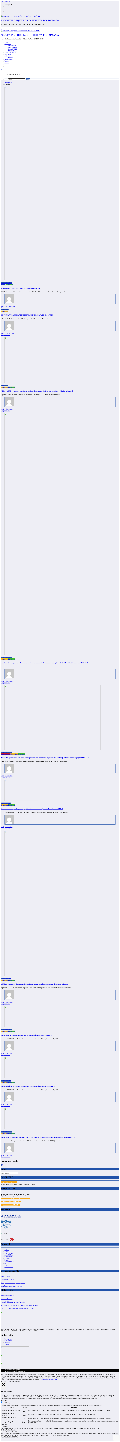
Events (6, 1260)
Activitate (7, 56)
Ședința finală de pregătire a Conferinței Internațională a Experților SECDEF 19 (26, 1035)
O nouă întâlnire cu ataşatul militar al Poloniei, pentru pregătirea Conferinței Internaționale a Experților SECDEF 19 (38, 1137)
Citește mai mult (5, 308)
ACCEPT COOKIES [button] (7, 1381)
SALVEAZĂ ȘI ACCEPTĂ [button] (9, 1437)
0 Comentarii (12, 306)
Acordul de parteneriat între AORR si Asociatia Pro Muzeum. (20, 288)
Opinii (6, 1265)
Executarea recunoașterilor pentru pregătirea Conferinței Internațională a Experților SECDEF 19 (32, 809)
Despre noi (7, 44)
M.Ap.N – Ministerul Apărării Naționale (13, 1302)
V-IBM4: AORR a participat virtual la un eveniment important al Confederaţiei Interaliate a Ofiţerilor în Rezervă (37, 391)
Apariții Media (8, 1255)
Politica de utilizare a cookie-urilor (14, 1371)
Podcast (10, 58)
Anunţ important (5, 754)
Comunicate (4, 311)
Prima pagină (8, 1339)
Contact (6, 63)
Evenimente (9, 284)
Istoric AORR (12, 51)
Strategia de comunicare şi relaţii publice (13, 1283)
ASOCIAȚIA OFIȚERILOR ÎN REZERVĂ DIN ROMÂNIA (30, 20)
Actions (6, 1250)
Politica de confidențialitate (12, 1369)
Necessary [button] (4, 1400)
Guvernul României (6, 1299)
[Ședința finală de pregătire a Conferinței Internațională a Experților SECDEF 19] (21, 1026)
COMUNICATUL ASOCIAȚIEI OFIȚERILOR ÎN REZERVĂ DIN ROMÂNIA (27, 315)
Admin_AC (4, 306)
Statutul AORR (12, 49)
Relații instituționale (10, 52)
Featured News (9, 1262)
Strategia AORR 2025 (7, 1279)
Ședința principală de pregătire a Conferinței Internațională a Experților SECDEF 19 (28, 1086)
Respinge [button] (17, 1381)
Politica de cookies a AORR (49, 1379)
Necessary (6, 1402)
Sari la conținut (5, 1)
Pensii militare (8, 59)
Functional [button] (4, 1424)
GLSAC (7, 1263)
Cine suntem (12, 45)
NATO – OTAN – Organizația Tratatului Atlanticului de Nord (19, 1305)
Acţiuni (3, 284)
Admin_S (3, 333)
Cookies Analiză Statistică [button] (8, 1430)
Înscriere (7, 61)
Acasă (6, 42)
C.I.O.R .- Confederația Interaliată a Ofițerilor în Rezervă (17, 1308)
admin (2, 409)
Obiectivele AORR (14, 47)
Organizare (7, 54)
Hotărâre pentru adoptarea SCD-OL (11, 1286)
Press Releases (8, 1267)
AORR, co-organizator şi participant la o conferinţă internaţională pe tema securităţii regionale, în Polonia (34, 984)
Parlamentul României (7, 1295)
